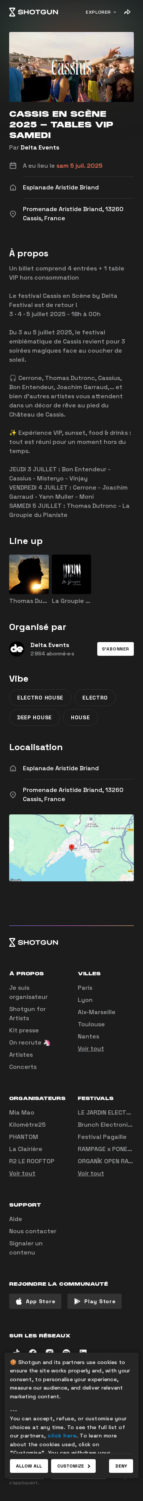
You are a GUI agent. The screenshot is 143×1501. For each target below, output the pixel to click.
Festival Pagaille (102, 1137)
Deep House (34, 717)
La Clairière (25, 1149)
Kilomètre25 (27, 1125)
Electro (95, 697)
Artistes (21, 1055)
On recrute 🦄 (30, 1042)
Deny (121, 1466)
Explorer (98, 12)
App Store (40, 1301)
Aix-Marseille (97, 1012)
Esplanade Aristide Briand (61, 768)
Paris (85, 988)
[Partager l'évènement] (127, 12)
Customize (70, 1466)
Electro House (40, 697)
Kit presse (24, 1030)
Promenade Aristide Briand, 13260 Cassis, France (73, 794)
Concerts (23, 1067)
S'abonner (115, 649)
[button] (115, 649)
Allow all (29, 1466)
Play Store (100, 1301)
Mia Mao (21, 1112)
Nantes (88, 1036)
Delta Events (40, 147)
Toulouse (91, 1024)
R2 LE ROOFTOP (32, 1161)
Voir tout (91, 1049)
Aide (15, 1219)
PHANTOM (23, 1137)
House (80, 717)
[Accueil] (33, 12)
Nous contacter (32, 1231)
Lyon (85, 1000)
